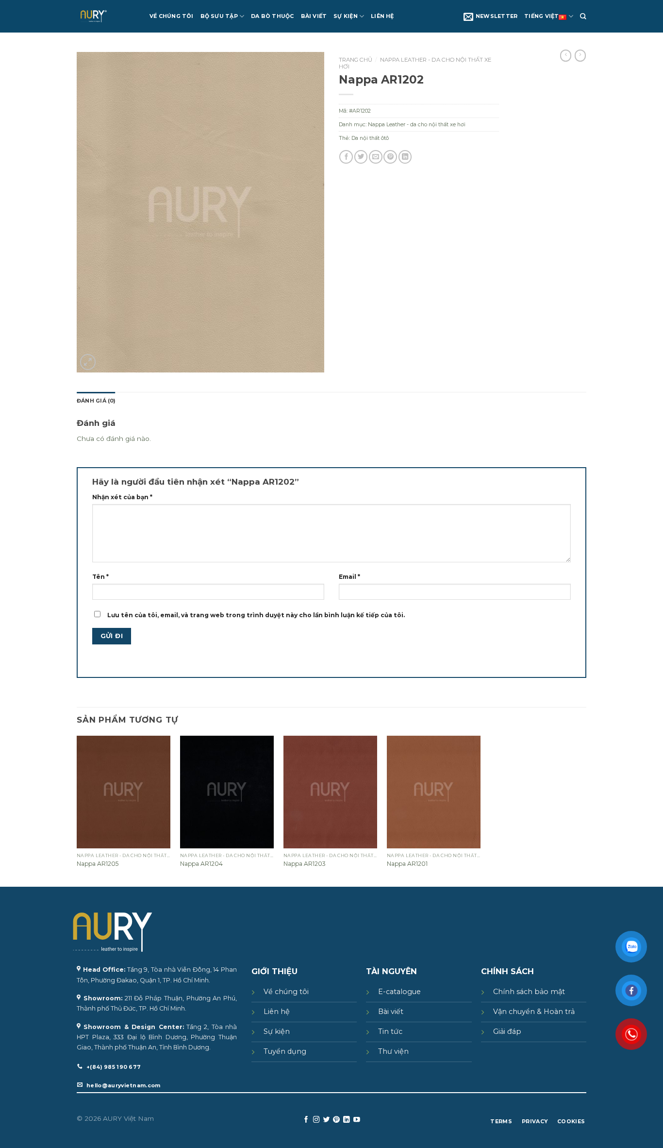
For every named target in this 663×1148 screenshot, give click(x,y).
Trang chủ (355, 59)
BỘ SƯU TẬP (219, 16)
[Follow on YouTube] (356, 1120)
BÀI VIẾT (314, 16)
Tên (100, 576)
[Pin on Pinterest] (390, 157)
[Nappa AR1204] (227, 792)
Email (349, 576)
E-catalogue (399, 991)
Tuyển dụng (285, 1051)
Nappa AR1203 (304, 863)
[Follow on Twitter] (326, 1120)
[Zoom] (88, 362)
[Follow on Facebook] (306, 1120)
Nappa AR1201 (407, 863)
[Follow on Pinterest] (336, 1120)
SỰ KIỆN (345, 16)
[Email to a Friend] (375, 157)
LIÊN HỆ (382, 16)
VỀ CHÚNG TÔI (171, 16)
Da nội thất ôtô (370, 138)
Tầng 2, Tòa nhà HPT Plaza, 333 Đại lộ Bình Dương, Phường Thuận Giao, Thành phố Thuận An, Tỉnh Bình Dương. (157, 1037)
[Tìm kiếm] (583, 16)
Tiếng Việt (541, 16)
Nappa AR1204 (201, 863)
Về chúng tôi (286, 991)
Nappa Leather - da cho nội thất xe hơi (415, 63)
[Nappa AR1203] (330, 792)
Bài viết (390, 1011)
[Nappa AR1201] (434, 792)
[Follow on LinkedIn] (346, 1120)
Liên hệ (277, 1011)
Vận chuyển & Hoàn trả (534, 1011)
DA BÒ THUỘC (272, 16)
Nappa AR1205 (97, 863)
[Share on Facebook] (346, 157)
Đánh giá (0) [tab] (96, 401)
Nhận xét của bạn (122, 497)
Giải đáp (507, 1031)
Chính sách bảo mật (529, 991)
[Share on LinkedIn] (405, 157)
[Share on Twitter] (361, 157)
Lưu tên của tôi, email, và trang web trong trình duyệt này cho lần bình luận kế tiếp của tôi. (256, 615)
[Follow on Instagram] (316, 1120)
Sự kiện (277, 1031)
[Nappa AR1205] (123, 792)
